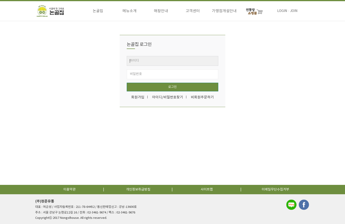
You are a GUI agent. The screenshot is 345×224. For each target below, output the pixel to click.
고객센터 (193, 11)
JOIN (293, 11)
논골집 (98, 11)
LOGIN (282, 11)
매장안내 (161, 11)
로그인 (172, 87)
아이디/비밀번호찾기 (167, 97)
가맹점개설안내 (224, 11)
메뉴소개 (130, 11)
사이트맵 (207, 189)
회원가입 (137, 97)
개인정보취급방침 (138, 189)
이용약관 (69, 189)
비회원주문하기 (202, 97)
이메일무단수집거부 (275, 189)
